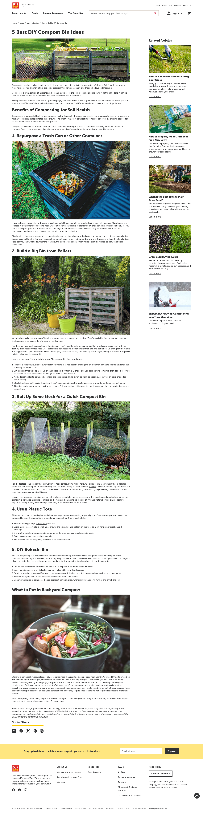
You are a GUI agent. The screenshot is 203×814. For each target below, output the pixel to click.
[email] (14, 731)
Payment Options (126, 777)
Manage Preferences (158, 808)
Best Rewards (175, 5)
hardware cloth (87, 484)
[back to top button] (197, 796)
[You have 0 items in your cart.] (189, 13)
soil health (58, 116)
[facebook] (21, 731)
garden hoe (100, 236)
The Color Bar (75, 13)
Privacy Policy (66, 808)
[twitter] (28, 731)
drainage (82, 365)
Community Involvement (69, 772)
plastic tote (41, 523)
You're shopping (28, 4)
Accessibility (80, 808)
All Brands (110, 808)
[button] (174, 13)
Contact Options (160, 773)
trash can (68, 223)
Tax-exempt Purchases (129, 795)
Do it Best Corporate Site (69, 777)
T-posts (92, 486)
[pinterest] (35, 731)
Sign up (172, 751)
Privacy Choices (139, 808)
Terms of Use (51, 808)
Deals (35, 13)
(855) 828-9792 (171, 787)
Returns (122, 782)
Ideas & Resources (53, 13)
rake (88, 236)
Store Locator (161, 5)
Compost (16, 93)
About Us (187, 5)
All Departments (96, 808)
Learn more (155, 96)
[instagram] (42, 731)
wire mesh (107, 484)
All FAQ (121, 772)
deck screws (94, 371)
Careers (61, 782)
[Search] (155, 13)
